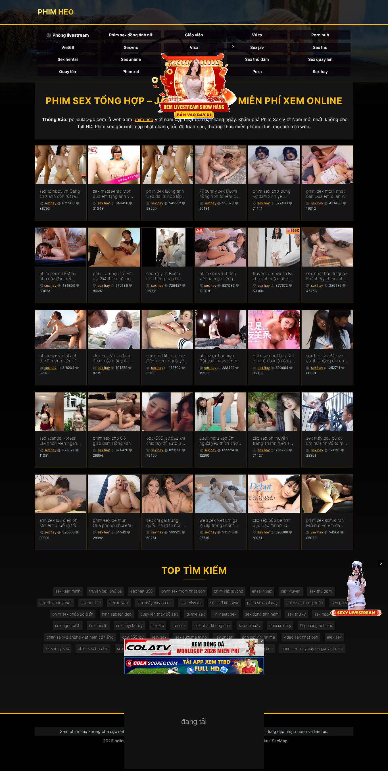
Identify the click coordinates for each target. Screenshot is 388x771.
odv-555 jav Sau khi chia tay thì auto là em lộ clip (165, 441)
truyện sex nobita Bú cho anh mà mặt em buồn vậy (273, 276)
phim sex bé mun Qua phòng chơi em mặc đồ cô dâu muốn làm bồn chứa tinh (113, 523)
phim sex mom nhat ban (183, 591)
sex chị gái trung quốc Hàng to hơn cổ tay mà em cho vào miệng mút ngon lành (167, 523)
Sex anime (131, 59)
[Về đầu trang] (375, 764)
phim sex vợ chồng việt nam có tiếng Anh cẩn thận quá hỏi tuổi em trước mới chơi (220, 276)
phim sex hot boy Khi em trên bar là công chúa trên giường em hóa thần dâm (273, 358)
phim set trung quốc (304, 602)
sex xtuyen (291, 591)
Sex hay (320, 71)
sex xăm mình (67, 591)
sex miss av (190, 602)
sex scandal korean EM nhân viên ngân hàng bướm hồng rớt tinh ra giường (59, 441)
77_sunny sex (57, 648)
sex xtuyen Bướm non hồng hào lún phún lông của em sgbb (164, 276)
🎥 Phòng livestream (67, 35)
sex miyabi (119, 602)
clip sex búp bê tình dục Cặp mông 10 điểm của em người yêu (272, 523)
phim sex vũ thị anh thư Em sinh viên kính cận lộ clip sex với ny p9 (60, 358)
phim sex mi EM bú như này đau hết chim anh (57, 276)
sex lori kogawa (224, 602)
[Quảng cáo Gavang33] (194, 722)
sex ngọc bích (67, 625)
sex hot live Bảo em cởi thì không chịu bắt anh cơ (327, 358)
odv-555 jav (132, 637)
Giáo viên (194, 34)
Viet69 (67, 47)
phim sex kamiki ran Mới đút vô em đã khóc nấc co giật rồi (325, 523)
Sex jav (257, 47)
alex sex (334, 637)
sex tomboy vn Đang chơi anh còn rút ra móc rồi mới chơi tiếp (59, 194)
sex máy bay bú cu (154, 602)
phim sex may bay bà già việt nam (312, 648)
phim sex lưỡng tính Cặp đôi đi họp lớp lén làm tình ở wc (165, 194)
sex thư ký (296, 614)
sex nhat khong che (212, 625)
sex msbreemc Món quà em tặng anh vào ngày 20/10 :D (113, 194)
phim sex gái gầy (262, 602)
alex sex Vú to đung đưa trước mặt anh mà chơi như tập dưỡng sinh (114, 358)
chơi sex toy (280, 625)
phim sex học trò (93, 648)
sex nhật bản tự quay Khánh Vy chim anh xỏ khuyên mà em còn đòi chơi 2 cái (326, 276)
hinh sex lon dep (117, 614)
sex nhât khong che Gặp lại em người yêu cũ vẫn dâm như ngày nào (167, 358)
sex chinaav (249, 625)
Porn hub (320, 34)
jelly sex (159, 637)
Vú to (257, 34)
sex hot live (90, 602)
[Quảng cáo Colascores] (194, 665)
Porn (257, 71)
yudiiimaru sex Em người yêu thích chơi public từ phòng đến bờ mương (219, 441)
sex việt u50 (142, 591)
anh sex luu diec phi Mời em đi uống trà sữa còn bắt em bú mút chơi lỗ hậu (58, 523)
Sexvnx (131, 47)
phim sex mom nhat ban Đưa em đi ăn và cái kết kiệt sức (326, 194)
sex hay (50, 203)
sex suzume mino (191, 637)
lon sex (179, 625)
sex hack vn (325, 614)
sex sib (157, 625)
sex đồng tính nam (262, 614)
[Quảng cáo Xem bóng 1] (194, 647)
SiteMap (279, 740)
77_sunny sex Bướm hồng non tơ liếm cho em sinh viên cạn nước (220, 194)
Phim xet (130, 71)
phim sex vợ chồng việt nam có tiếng (80, 637)
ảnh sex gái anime (258, 637)
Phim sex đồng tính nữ (131, 34)
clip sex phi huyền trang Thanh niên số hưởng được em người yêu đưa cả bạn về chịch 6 (274, 441)
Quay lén (67, 71)
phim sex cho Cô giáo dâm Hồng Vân (112, 441)
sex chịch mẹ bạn (55, 602)
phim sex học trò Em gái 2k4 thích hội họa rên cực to (113, 276)
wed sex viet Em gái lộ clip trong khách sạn (218, 523)
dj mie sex (196, 614)
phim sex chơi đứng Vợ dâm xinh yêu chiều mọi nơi (272, 194)
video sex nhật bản (301, 637)
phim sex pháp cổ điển (72, 614)
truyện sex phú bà (105, 591)
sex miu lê (98, 625)
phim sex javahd (228, 591)
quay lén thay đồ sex (159, 614)
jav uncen (224, 637)
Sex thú (320, 47)
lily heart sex (225, 614)
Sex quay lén (320, 59)
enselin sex (262, 591)
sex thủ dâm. (321, 591)
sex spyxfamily (129, 625)
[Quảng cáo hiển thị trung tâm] (194, 85)
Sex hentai (68, 59)
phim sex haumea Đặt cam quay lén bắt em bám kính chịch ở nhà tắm (220, 358)
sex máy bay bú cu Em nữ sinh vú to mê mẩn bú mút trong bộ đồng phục (327, 441)
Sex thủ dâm (257, 59)
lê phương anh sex (316, 625)
